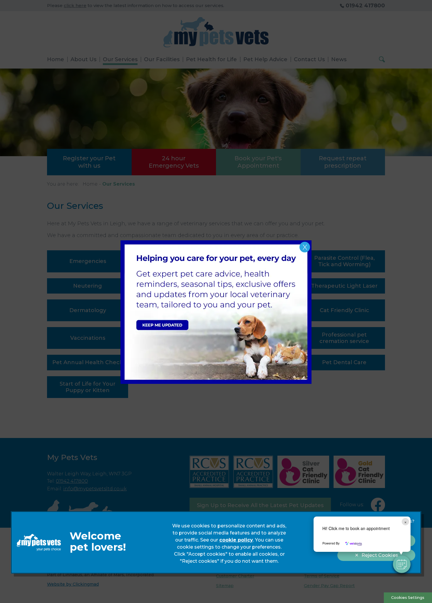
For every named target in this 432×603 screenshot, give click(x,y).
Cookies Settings (407, 597)
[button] (402, 564)
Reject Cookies (379, 555)
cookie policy (236, 540)
